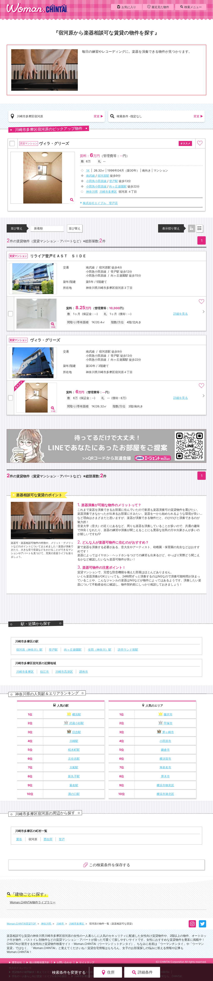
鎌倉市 (165, 749)
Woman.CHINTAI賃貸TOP (22, 923)
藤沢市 (168, 714)
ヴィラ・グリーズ (45, 340)
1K (87, 170)
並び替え (74, 228)
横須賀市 (165, 758)
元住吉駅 (74, 758)
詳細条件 (145, 972)
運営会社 (17, 962)
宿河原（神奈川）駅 (29, 649)
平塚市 (168, 723)
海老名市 (165, 767)
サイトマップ (86, 962)
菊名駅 (73, 785)
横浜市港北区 (165, 794)
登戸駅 (53, 649)
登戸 (62, 839)
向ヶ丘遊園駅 (73, 649)
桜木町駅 (74, 749)
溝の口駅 (74, 794)
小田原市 (165, 741)
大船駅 (73, 767)
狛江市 (44, 671)
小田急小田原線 (96, 181)
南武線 (91, 175)
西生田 (48, 839)
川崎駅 (73, 741)
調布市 (83, 671)
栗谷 (19, 839)
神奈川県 (92, 191)
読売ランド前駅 (128, 649)
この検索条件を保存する (109, 865)
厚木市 (165, 776)
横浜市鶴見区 (165, 785)
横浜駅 (76, 714)
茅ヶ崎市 (168, 732)
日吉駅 (76, 732)
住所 (111, 972)
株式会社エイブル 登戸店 (100, 203)
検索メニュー (193, 7)
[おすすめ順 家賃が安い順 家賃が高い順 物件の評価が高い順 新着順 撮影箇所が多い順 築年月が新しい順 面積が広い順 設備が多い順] (47, 228)
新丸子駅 (74, 776)
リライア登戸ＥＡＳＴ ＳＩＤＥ (58, 256)
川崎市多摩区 (108, 191)
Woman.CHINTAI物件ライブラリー (33, 902)
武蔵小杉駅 (76, 723)
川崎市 (60, 923)
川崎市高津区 (64, 671)
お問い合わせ (64, 962)
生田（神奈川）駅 (99, 649)
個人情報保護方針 (39, 962)
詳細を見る (180, 313)
